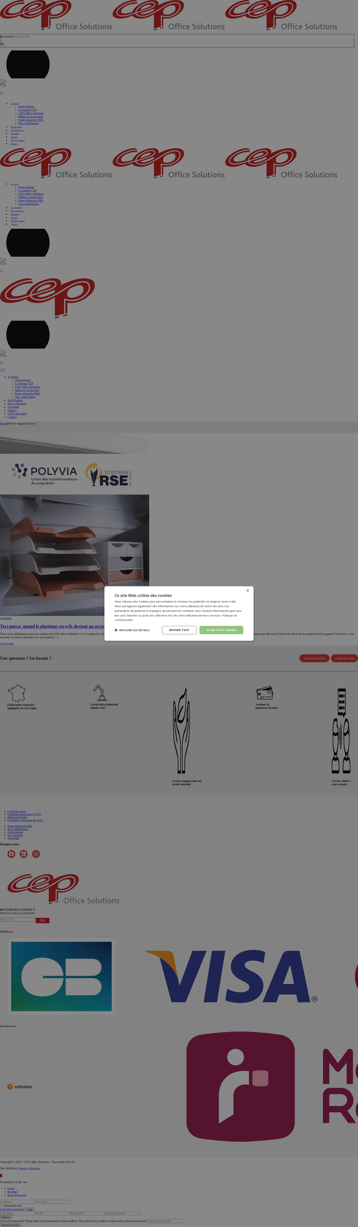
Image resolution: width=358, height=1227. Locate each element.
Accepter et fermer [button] (221, 630)
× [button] (247, 590)
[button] (132, 630)
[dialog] (179, 613)
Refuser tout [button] (179, 630)
